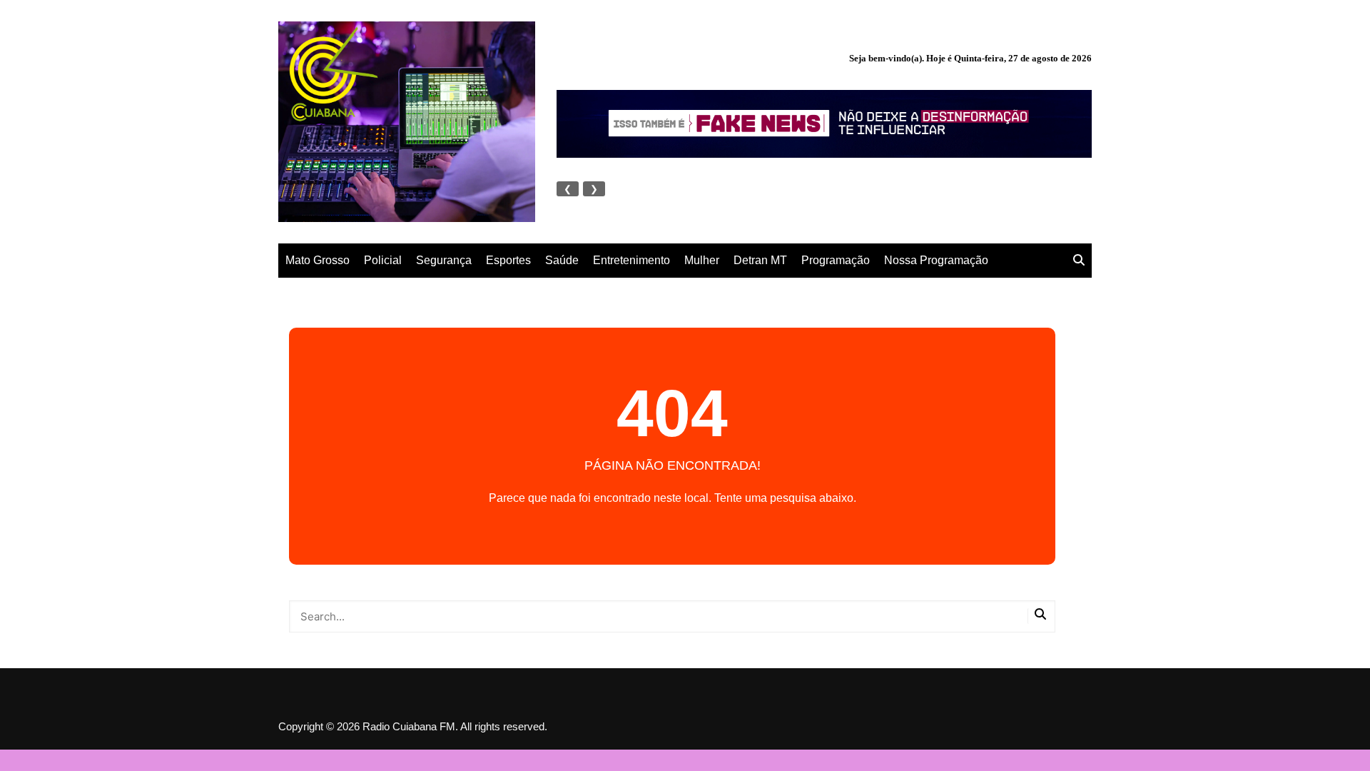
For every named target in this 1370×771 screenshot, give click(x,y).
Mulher (701, 260)
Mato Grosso (317, 260)
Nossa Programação (936, 260)
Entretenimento (631, 260)
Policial (383, 260)
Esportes (508, 260)
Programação (835, 260)
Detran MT (760, 260)
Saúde (562, 260)
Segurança (444, 260)
